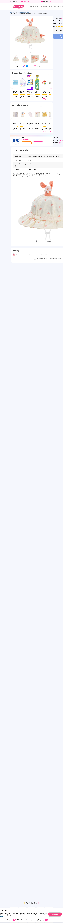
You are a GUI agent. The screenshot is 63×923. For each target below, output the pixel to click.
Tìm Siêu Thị (48, 1)
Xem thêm (48, 241)
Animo (24, 137)
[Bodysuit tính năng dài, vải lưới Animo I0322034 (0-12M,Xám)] (15, 114)
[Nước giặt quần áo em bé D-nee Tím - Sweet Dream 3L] (23, 82)
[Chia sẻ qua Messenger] (24, 66)
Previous (12, 88)
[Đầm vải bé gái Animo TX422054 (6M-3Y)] (44, 114)
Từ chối (55, 918)
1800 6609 (23, 1)
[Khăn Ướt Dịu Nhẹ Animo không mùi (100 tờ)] (15, 82)
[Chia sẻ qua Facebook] (27, 66)
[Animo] (16, 140)
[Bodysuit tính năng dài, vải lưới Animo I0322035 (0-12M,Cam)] (37, 114)
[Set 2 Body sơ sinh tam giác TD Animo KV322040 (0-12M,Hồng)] (30, 114)
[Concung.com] (18, 7)
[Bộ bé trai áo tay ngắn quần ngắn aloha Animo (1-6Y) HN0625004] (23, 114)
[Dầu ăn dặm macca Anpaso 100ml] (37, 82)
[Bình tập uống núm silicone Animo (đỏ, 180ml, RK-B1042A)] (44, 82)
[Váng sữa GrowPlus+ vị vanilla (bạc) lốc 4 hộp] (30, 82)
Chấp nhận (55, 914)
